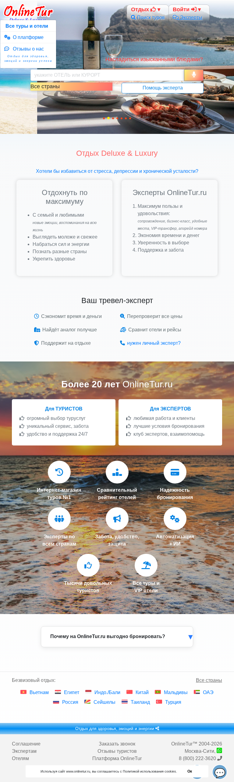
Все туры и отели (26, 26)
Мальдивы (176, 692)
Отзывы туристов (117, 751)
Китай (142, 692)
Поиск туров (150, 17)
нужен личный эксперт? (154, 343)
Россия (70, 702)
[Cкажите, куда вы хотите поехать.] (194, 75)
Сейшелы (104, 702)
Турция (173, 702)
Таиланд (140, 702)
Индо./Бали (107, 692)
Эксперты (190, 17)
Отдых (141, 9)
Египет (71, 692)
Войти (182, 9)
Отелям (20, 758)
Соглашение (26, 743)
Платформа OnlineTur (117, 758)
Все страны (209, 680)
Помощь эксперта (163, 87)
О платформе (27, 37)
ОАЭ (208, 692)
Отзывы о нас (28, 54)
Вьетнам (39, 692)
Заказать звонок (117, 743)
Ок (189, 771)
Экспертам (24, 751)
